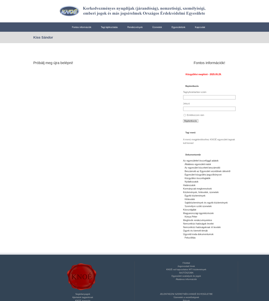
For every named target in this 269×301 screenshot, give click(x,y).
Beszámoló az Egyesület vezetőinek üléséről (207, 171)
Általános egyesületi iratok (198, 164)
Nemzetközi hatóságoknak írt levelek (202, 227)
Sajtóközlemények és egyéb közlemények (206, 202)
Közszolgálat (189, 209)
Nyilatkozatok (191, 181)
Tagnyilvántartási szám (194, 92)
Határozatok (189, 185)
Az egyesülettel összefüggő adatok (201, 160)
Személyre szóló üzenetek (198, 206)
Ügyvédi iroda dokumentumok (198, 234)
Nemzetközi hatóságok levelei (198, 223)
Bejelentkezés (190, 121)
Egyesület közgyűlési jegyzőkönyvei (203, 174)
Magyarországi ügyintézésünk (198, 213)
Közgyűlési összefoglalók (197, 178)
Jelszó (186, 103)
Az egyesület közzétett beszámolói (202, 167)
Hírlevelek (190, 199)
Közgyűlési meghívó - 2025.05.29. (203, 74)
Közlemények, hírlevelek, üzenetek (201, 192)
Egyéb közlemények (195, 195)
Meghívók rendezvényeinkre (197, 220)
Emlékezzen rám (195, 115)
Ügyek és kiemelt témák (195, 230)
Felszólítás (190, 237)
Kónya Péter (191, 216)
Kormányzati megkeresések (197, 188)
